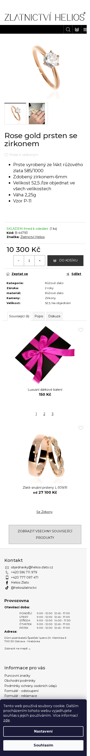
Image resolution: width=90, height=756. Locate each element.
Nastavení (43, 731)
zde (6, 720)
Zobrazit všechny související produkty (45, 534)
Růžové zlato (54, 283)
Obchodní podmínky (19, 681)
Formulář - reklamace (20, 696)
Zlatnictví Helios (32, 237)
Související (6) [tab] (19, 316)
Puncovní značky (17, 676)
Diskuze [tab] (54, 316)
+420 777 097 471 (24, 577)
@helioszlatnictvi (23, 588)
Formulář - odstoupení (21, 691)
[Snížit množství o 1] (19, 260)
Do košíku (68, 260)
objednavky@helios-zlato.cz (32, 567)
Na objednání (61, 303)
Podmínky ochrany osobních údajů (30, 686)
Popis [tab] (39, 316)
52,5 (47, 303)
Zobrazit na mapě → (17, 648)
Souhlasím (43, 745)
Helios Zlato (20, 582)
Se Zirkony (44, 512)
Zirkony (50, 298)
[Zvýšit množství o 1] (40, 260)
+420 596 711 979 (24, 572)
